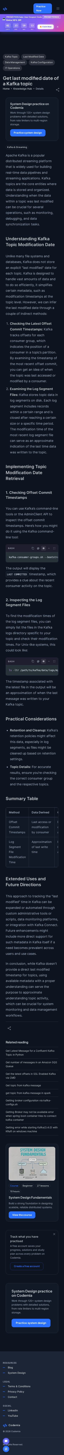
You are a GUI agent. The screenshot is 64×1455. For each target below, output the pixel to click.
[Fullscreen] (54, 548)
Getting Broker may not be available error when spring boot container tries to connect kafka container (31, 1115)
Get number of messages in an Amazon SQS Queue (31, 1064)
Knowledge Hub (22, 88)
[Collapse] (48, 548)
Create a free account (27, 1266)
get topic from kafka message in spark (28, 1092)
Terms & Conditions (19, 1386)
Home (6, 88)
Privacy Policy (16, 1391)
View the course (22, 1214)
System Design (17, 1372)
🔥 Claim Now (46, 27)
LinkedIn (13, 1410)
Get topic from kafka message (23, 1085)
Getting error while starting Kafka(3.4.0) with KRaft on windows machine (32, 1129)
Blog (10, 1367)
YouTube (13, 1415)
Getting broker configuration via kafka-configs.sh (28, 1102)
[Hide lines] (43, 548)
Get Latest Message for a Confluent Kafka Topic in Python (30, 1052)
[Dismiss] (54, 1234)
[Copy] (32, 548)
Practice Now (41, 8)
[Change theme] (38, 548)
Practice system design (28, 132)
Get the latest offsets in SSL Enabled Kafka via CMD (31, 1075)
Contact (12, 1396)
